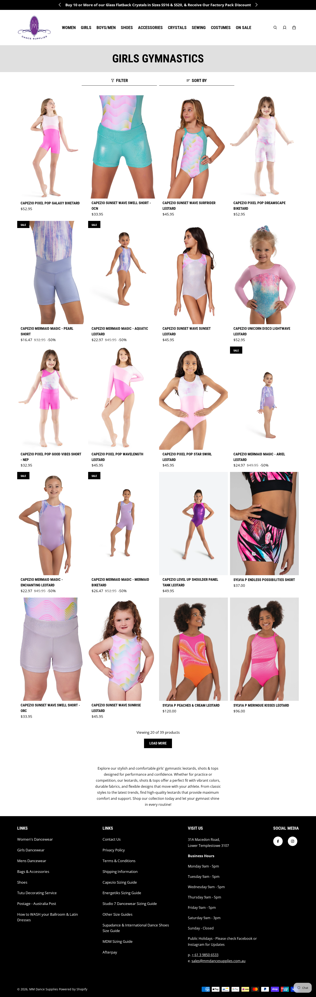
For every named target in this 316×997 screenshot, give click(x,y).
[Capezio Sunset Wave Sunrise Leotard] (122, 649)
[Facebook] (278, 841)
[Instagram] (292, 841)
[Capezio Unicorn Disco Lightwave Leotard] (264, 272)
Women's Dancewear (35, 839)
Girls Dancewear (30, 850)
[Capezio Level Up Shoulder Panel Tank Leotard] (193, 523)
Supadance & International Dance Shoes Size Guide (136, 928)
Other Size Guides (117, 914)
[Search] (275, 27)
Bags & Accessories (33, 871)
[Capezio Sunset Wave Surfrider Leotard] (193, 147)
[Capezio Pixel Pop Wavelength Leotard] (122, 398)
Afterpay (110, 952)
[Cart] (294, 27)
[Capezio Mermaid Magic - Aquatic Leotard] (122, 272)
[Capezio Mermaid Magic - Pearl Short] (51, 272)
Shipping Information (120, 871)
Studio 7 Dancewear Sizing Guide (130, 903)
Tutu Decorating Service (37, 892)
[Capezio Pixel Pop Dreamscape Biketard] (264, 147)
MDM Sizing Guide (118, 941)
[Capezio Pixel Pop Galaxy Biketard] (51, 147)
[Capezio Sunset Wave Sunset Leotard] (193, 272)
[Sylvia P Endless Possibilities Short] (264, 523)
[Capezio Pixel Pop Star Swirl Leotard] (193, 398)
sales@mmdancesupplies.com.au (218, 960)
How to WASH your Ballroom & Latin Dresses (47, 917)
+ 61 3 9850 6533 (205, 954)
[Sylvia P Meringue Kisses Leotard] (264, 649)
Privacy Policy (114, 850)
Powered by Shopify (73, 989)
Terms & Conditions (119, 860)
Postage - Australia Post (36, 903)
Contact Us (112, 839)
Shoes (22, 882)
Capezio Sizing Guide (120, 882)
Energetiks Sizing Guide (122, 892)
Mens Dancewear (31, 860)
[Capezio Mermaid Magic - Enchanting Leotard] (51, 523)
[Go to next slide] (256, 4)
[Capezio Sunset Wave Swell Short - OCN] (122, 147)
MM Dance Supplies (43, 989)
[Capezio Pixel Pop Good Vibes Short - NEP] (51, 398)
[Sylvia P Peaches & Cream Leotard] (193, 649)
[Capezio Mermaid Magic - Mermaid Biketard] (122, 523)
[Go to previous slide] (60, 4)
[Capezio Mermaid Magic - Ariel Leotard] (264, 398)
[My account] (284, 27)
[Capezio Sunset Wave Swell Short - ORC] (51, 649)
